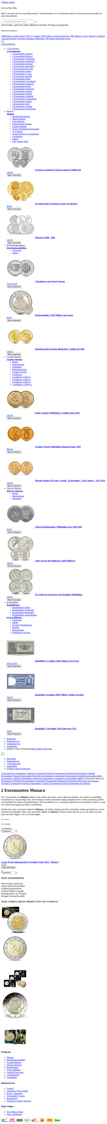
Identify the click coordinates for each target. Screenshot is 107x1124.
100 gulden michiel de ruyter (57, 38)
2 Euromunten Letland (22, 106)
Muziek (15, 627)
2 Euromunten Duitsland (23, 89)
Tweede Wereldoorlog (22, 625)
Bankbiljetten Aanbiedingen (24, 615)
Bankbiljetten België (21, 607)
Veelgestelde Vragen (16, 1096)
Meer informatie (14, 175)
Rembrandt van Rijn (21, 632)
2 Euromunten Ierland (21, 101)
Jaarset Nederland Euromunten (25, 129)
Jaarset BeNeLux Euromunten (25, 134)
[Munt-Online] (8, 2)
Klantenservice (13, 741)
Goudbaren (17, 374)
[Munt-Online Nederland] (18, 769)
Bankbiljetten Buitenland (23, 612)
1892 (72, 36)
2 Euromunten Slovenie (22, 69)
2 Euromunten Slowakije (23, 66)
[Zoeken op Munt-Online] (36, 21)
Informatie (11, 739)
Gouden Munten (14, 1062)
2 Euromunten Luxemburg (24, 81)
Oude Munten (18, 121)
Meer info (8, 867)
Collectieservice (14, 744)
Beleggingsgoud (19, 369)
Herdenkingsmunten (21, 116)
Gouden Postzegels (61, 36)
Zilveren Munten (14, 1065)
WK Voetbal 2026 (20, 141)
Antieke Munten (19, 126)
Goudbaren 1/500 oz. (21, 382)
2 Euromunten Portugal (22, 64)
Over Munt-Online (15, 1112)
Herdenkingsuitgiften (16, 1060)
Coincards (5, 38)
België (15, 362)
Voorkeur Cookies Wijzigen (19, 1101)
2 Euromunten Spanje (21, 71)
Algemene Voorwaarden (17, 1091)
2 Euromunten (7, 773)
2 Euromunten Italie (21, 104)
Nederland (16, 367)
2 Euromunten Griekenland (24, 99)
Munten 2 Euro (81, 36)
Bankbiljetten (12, 1067)
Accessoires (17, 131)
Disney (15, 139)
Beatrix (14, 38)
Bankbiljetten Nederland (23, 610)
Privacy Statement (15, 1093)
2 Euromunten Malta (21, 79)
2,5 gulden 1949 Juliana (41, 36)
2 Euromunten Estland (22, 91)
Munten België (18, 119)
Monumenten (18, 630)
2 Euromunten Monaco (22, 56)
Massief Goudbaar (97, 36)
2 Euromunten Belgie (21, 86)
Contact (10, 1088)
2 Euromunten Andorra (22, 54)
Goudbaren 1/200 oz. (21, 379)
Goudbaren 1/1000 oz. (22, 384)
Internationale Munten (22, 124)
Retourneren (12, 1098)
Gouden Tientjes (19, 372)
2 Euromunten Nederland (23, 59)
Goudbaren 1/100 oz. (21, 377)
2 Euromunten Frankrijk (22, 96)
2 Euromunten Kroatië (22, 76)
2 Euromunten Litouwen (23, 84)
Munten (10, 1057)
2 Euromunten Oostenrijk (23, 61)
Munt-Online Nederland (41, 749)
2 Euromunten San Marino (24, 109)
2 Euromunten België (43, 773)
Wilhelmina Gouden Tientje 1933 (15, 36)
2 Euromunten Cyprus (22, 74)
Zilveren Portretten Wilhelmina (31, 38)
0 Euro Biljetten (14, 1070)
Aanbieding (17, 136)
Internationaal (18, 364)
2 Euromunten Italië (92, 776)
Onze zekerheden (14, 1114)
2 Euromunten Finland (22, 94)
